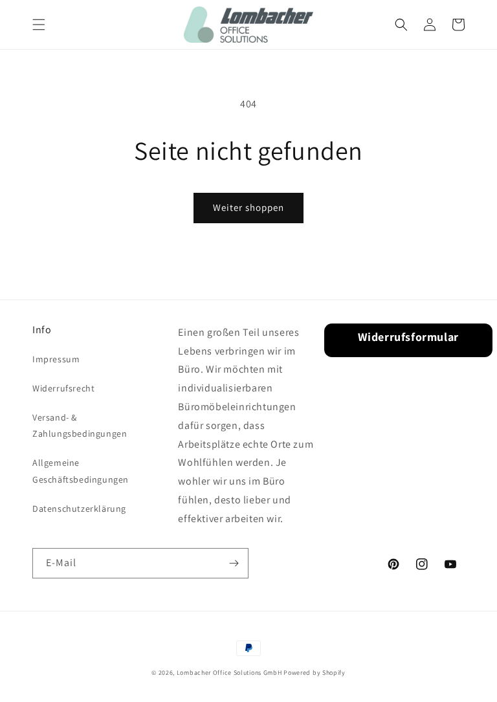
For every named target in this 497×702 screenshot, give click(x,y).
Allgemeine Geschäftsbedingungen (80, 471)
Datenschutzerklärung (79, 508)
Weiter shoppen (248, 207)
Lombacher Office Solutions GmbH (229, 672)
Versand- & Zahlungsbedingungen (79, 425)
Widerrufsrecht (63, 388)
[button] (39, 24)
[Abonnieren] (233, 563)
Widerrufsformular (408, 336)
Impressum (56, 359)
